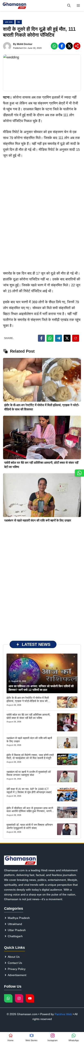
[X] (69, 46)
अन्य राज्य (8, 22)
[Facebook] (54, 46)
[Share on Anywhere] (75, 338)
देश (19, 22)
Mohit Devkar (24, 44)
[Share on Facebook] (41, 338)
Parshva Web (63, 1014)
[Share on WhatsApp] (49, 338)
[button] (69, 5)
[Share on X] (67, 338)
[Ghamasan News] (14, 5)
